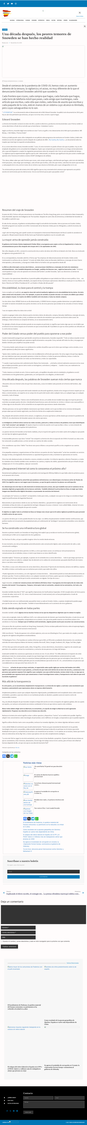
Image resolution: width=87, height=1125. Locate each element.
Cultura (53, 20)
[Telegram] (17, 1111)
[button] (79, 12)
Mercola (17, 747)
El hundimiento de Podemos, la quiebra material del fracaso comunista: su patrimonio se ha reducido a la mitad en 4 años (43, 825)
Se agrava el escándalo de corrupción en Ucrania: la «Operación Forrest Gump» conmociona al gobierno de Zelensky (41, 844)
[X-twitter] (10, 1111)
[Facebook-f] (4, 3)
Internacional (20, 20)
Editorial (59, 20)
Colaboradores (73, 20)
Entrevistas (41, 20)
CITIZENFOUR (7, 112)
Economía (34, 20)
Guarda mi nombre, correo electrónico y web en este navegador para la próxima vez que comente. (36, 941)
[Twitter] (8, 3)
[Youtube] (12, 3)
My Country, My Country (56, 140)
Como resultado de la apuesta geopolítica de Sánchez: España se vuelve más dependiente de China (60, 1022)
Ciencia (48, 20)
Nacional (12, 20)
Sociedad (27, 20)
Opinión (65, 20)
